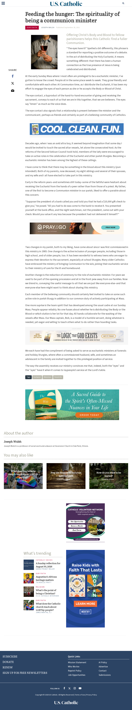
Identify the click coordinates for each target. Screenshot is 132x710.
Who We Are (73, 666)
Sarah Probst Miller (45, 569)
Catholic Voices (44, 560)
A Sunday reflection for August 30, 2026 (48, 565)
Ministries (47, 377)
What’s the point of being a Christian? (46, 592)
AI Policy (103, 662)
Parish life (58, 377)
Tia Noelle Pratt (43, 582)
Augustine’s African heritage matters (46, 578)
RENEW (8, 667)
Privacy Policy (91, 695)
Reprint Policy (74, 670)
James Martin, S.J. (22, 481)
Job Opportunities (76, 675)
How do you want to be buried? (108, 474)
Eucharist (37, 377)
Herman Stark (108, 479)
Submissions (105, 675)
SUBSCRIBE (10, 656)
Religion (40, 587)
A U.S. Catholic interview (47, 596)
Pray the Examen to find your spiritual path (66, 474)
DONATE (8, 662)
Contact (102, 670)
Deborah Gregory (65, 479)
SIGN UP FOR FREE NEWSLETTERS (25, 673)
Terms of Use (80, 695)
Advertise (103, 666)
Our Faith (32, 27)
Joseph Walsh (47, 27)
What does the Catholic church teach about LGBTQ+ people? (23, 474)
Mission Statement (77, 662)
